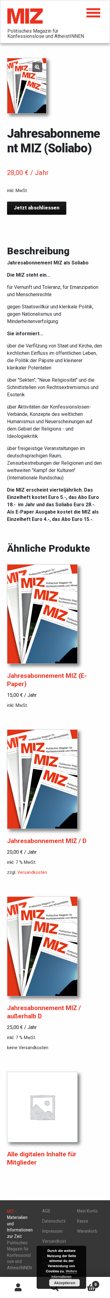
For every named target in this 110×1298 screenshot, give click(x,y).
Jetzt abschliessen (36, 208)
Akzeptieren (64, 1282)
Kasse (82, 1221)
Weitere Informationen (64, 1273)
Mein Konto (87, 1211)
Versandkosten (32, 872)
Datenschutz (54, 1221)
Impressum (52, 1231)
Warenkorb (87, 1231)
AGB (46, 1211)
